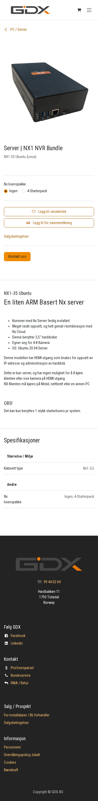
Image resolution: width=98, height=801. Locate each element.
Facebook (18, 636)
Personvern (12, 747)
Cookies (10, 762)
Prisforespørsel (22, 668)
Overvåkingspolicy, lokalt (22, 755)
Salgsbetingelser (16, 236)
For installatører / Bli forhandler (26, 715)
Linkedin (17, 643)
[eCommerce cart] (79, 10)
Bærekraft (11, 770)
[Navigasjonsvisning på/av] (89, 10)
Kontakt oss (17, 256)
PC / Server (18, 29)
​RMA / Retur (19, 683)
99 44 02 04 (52, 582)
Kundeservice (21, 675)
